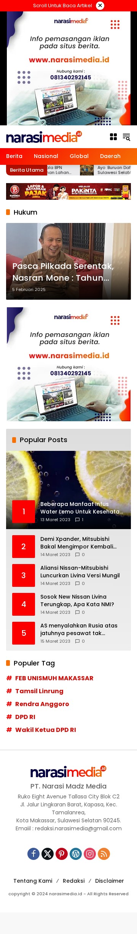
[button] (126, 136)
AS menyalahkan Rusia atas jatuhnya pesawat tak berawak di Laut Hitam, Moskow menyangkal (79, 629)
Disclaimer (109, 881)
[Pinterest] (62, 854)
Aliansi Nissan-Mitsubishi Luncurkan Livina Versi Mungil (80, 571)
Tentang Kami (32, 881)
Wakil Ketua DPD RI (45, 729)
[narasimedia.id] (44, 136)
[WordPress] (76, 854)
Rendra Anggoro (42, 704)
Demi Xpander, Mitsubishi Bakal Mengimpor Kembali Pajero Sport (76, 543)
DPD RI (25, 717)
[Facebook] (33, 854)
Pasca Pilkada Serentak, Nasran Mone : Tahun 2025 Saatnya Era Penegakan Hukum (63, 272)
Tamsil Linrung (39, 691)
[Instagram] (90, 854)
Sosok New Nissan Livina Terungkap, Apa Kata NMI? (77, 600)
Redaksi (73, 881)
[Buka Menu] (113, 136)
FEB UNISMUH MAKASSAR (54, 678)
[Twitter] (47, 854)
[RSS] (104, 854)
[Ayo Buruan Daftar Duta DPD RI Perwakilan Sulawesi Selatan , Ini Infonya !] (75, 170)
